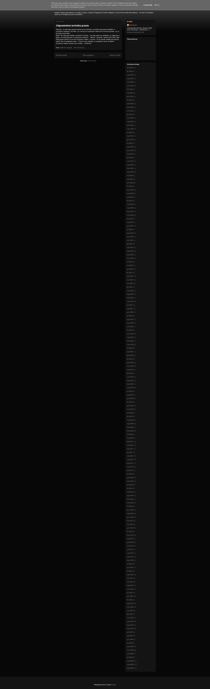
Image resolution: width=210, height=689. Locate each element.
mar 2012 (130, 560)
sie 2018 (130, 413)
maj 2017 (130, 459)
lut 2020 (130, 348)
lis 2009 (129, 643)
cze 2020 (130, 334)
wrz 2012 (130, 546)
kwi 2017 (130, 463)
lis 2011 (129, 571)
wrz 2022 (130, 237)
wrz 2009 (130, 650)
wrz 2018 (130, 409)
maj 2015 (130, 513)
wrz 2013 (130, 535)
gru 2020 (130, 312)
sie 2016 (130, 485)
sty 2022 (130, 265)
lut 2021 (130, 305)
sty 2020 (130, 352)
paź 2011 (130, 575)
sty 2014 (130, 524)
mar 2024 (130, 172)
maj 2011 (130, 585)
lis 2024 (129, 143)
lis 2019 (129, 359)
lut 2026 (130, 89)
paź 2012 (130, 542)
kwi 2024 (130, 168)
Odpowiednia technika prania (72, 25)
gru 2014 (130, 517)
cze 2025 (130, 118)
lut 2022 (130, 262)
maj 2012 (130, 557)
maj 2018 (130, 423)
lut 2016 (130, 506)
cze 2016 (130, 492)
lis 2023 (129, 186)
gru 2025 (130, 96)
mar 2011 (130, 589)
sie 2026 (130, 68)
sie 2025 (130, 111)
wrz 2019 (130, 366)
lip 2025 (130, 114)
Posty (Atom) (92, 61)
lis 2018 (129, 402)
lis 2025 (129, 100)
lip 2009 (130, 657)
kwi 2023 (130, 211)
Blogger (113, 684)
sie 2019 (130, 370)
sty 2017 (130, 470)
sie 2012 (130, 549)
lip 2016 (130, 488)
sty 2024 (130, 179)
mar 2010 (130, 628)
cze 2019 (130, 377)
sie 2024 (130, 154)
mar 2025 (130, 129)
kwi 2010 (130, 625)
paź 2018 (130, 405)
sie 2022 (130, 240)
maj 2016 (130, 495)
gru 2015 (130, 510)
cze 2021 (130, 290)
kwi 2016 (130, 499)
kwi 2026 (130, 82)
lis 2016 (129, 474)
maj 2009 (130, 664)
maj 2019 (130, 380)
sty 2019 (130, 395)
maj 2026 (130, 78)
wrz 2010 (130, 607)
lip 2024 (130, 157)
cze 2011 (130, 582)
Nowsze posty (61, 55)
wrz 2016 (130, 481)
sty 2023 (130, 222)
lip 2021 (130, 287)
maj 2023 (130, 208)
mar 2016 (130, 503)
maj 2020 (130, 337)
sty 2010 (130, 636)
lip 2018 (130, 416)
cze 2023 (130, 204)
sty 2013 (130, 539)
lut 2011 (130, 593)
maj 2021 (130, 294)
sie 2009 (130, 654)
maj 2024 (130, 165)
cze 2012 (130, 553)
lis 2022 (129, 229)
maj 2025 (130, 121)
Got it (157, 5)
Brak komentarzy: (79, 47)
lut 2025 (130, 132)
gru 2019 (130, 355)
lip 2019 (130, 373)
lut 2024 (130, 175)
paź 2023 (130, 190)
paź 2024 (130, 147)
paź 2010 (130, 603)
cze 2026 (130, 75)
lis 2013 (129, 531)
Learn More (147, 5)
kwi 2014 (130, 521)
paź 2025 (130, 103)
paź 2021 (130, 276)
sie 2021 (130, 283)
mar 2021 (130, 301)
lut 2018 (130, 434)
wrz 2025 (130, 107)
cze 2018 (130, 420)
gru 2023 (130, 183)
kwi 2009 (130, 668)
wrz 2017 (130, 445)
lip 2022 (130, 244)
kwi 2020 (130, 341)
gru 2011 (130, 567)
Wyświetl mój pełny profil (135, 32)
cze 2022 (130, 247)
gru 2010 (130, 596)
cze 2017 (130, 456)
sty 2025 (130, 136)
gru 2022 (130, 226)
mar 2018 (130, 431)
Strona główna (88, 55)
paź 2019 (130, 362)
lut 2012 (130, 564)
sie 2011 (130, 578)
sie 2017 (130, 449)
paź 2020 (130, 319)
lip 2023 (130, 201)
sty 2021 (130, 308)
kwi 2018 (130, 427)
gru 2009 (130, 639)
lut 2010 (130, 632)
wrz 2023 (130, 193)
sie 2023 (130, 197)
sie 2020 (130, 326)
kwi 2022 (130, 255)
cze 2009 (130, 661)
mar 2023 (130, 215)
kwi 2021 (130, 298)
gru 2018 (130, 398)
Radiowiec (133, 25)
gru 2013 (130, 528)
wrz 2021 (130, 280)
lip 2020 (130, 330)
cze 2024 (130, 161)
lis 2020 (129, 316)
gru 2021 (130, 269)
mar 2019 (130, 388)
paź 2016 (130, 477)
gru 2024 (130, 139)
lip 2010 (130, 614)
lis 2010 (129, 600)
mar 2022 (130, 258)
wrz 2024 (130, 150)
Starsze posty (115, 55)
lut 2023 (130, 219)
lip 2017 (130, 452)
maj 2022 (130, 251)
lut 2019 (130, 391)
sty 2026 (130, 93)
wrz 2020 (130, 323)
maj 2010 (130, 621)
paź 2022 (130, 233)
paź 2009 (130, 646)
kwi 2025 (130, 125)
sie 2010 (130, 610)
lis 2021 (129, 273)
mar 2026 (130, 85)
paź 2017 (130, 441)
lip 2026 (130, 71)
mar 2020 (130, 344)
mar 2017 (130, 467)
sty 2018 (130, 438)
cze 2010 (130, 618)
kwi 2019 (130, 384)
